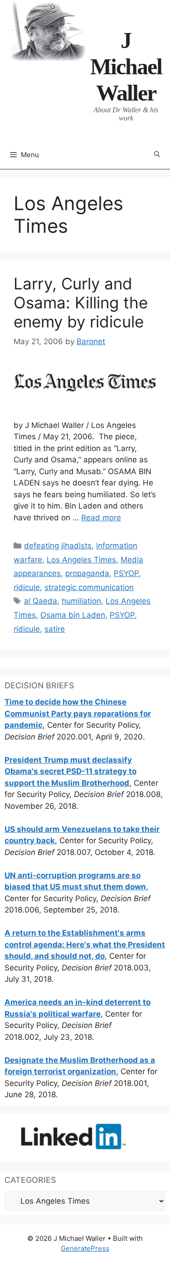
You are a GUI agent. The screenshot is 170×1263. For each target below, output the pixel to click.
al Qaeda (40, 600)
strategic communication (89, 587)
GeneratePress (85, 1248)
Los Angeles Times (81, 559)
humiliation (81, 600)
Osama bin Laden (72, 614)
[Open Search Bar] (157, 154)
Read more (101, 517)
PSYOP (126, 573)
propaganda (87, 573)
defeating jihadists (58, 545)
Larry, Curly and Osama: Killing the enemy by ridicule (81, 302)
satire (54, 629)
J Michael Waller (126, 67)
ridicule (27, 587)
